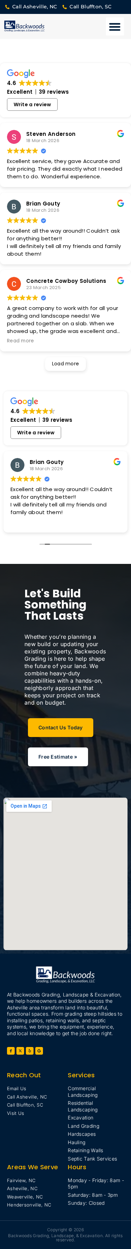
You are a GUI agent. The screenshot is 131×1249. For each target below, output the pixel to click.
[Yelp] (30, 1051)
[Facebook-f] (11, 1051)
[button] (115, 26)
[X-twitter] (20, 1051)
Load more (65, 363)
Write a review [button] (32, 104)
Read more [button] (20, 341)
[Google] (39, 1051)
